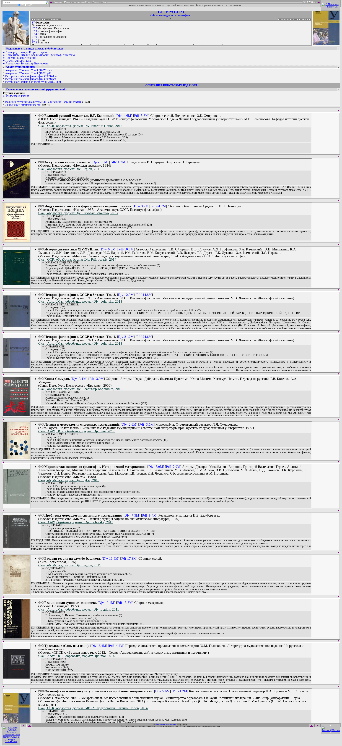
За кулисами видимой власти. (23, 104)
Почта (104, 2)
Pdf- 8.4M (149, 515)
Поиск (88, 2)
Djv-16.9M (110, 558)
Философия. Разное (17, 95)
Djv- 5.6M (162, 691)
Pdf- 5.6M (141, 115)
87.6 (34, 36)
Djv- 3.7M (141, 206)
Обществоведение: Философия (170, 15)
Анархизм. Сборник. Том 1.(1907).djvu (28, 70)
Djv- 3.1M (79, 379)
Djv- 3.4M (98, 646)
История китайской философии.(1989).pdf (30, 78)
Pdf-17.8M (128, 558)
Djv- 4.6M (123, 115)
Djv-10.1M (106, 602)
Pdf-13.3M (124, 602)
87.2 (34, 28)
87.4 (34, 33)
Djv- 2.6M (129, 424)
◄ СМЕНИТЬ (37, 19)
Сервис (67, 2)
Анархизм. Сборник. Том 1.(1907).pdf (28, 73)
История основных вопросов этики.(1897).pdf (33, 81)
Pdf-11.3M (117, 162)
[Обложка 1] (16, 152)
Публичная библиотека (166, 724)
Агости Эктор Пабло (18, 60)
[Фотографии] (15, 44)
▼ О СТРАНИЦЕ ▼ (53, 19)
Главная (58, 2)
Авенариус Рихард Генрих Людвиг (27, 52)
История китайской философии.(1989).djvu (31, 76)
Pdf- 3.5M (146, 424)
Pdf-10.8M (126, 249)
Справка (96, 2)
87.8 (34, 42)
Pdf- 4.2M (159, 206)
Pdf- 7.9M (173, 466)
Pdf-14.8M (144, 295)
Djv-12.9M (126, 295)
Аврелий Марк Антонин (21, 57)
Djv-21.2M (126, 337)
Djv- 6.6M (108, 249)
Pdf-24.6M (144, 337)
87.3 (34, 31)
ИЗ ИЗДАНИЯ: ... (42, 144)
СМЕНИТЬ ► (305, 19)
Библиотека (78, 2)
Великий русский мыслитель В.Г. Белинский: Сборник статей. (43, 101)
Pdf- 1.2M (180, 691)
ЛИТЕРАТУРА (170, 11)
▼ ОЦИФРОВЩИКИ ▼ (287, 19)
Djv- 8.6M (100, 162)
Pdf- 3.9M (96, 379)
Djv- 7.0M (155, 466)
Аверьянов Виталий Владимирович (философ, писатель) (40, 54)
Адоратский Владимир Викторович (27, 63)
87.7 (34, 39)
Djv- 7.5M (132, 515)
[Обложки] (326, 44)
